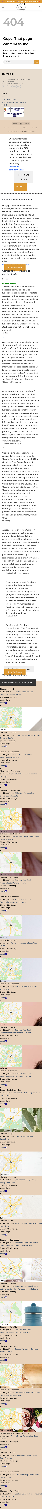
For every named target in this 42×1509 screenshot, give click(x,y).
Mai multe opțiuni (23, 177)
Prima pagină (9, 128)
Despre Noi (33, 128)
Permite (20, 187)
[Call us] (19, 86)
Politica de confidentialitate (14, 102)
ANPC (4, 105)
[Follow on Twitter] (11, 86)
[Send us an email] (15, 86)
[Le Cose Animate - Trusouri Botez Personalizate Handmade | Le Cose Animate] (21, 7)
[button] (3, 6)
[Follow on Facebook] (3, 86)
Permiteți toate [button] (15, 268)
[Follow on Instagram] (7, 86)
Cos (17, 128)
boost (2, 703)
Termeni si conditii (9, 100)
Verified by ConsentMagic (14, 675)
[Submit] (36, 62)
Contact (23, 128)
